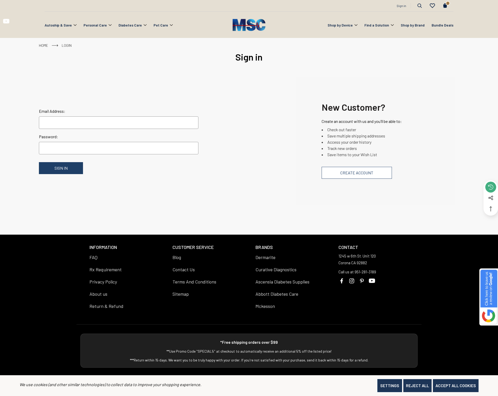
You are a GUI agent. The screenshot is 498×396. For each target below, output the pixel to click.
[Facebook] (341, 281)
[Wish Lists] (432, 5)
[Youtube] (372, 281)
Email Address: (52, 111)
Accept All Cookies (455, 385)
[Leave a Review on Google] (488, 297)
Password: (48, 136)
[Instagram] (352, 281)
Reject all (417, 385)
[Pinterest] (362, 281)
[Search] (419, 5)
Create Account (356, 172)
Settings (389, 385)
